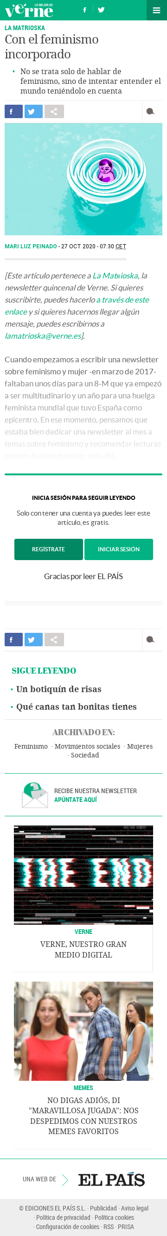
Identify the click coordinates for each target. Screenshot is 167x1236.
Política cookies (114, 1217)
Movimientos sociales (87, 746)
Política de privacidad (63, 1217)
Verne (29, 10)
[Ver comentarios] (152, 111)
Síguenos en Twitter (101, 9)
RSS (108, 1226)
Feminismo (31, 746)
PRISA (126, 1226)
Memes (83, 1087)
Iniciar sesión (119, 549)
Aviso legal (134, 1208)
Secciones (157, 10)
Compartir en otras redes (54, 111)
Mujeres (140, 746)
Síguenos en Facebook (85, 9)
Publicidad (103, 1208)
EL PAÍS (111, 1179)
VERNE (83, 931)
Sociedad (85, 755)
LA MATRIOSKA (25, 27)
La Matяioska (115, 275)
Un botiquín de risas (59, 689)
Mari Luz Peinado (31, 246)
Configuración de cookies (67, 1226)
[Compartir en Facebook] (14, 111)
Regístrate (48, 549)
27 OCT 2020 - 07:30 (94, 246)
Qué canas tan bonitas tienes (76, 707)
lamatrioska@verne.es (43, 335)
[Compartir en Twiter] (34, 111)
